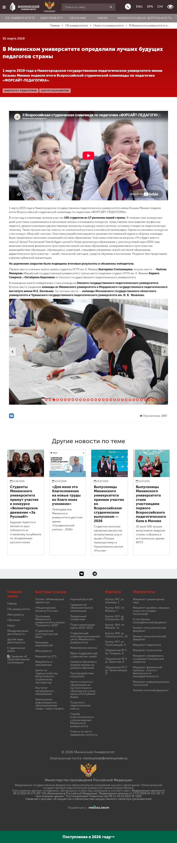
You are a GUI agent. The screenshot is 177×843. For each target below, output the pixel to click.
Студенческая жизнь (16, 649)
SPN (150, 6)
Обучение (78, 18)
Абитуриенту (51, 18)
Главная (12, 603)
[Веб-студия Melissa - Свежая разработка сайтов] (98, 807)
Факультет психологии (147, 650)
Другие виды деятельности (16, 641)
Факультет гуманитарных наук (149, 601)
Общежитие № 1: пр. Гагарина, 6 (116, 652)
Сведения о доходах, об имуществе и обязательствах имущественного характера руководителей (88, 799)
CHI (160, 6)
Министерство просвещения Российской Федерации (88, 780)
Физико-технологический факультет (149, 638)
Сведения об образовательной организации (18, 659)
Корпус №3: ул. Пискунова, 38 (114, 618)
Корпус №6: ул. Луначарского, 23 (116, 635)
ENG (139, 6)
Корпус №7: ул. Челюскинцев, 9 (115, 643)
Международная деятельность (145, 18)
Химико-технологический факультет (149, 629)
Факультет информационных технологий (151, 683)
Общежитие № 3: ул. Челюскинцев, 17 (116, 670)
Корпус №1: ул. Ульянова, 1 (114, 601)
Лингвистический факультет (151, 690)
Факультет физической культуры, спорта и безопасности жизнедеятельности (147, 672)
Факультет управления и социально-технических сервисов (148, 658)
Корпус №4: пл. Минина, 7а (115, 626)
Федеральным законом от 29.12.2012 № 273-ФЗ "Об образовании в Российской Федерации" (89, 792)
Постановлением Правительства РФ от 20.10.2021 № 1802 (104, 796)
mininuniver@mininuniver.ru (105, 758)
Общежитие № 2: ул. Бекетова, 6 (116, 660)
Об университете (20, 18)
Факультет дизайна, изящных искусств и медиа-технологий (151, 610)
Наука (103, 18)
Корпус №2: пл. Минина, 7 (115, 609)
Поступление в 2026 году (87, 837)
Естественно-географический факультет (150, 621)
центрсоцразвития (55, 90)
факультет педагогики (20, 90)
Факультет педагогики (147, 644)
